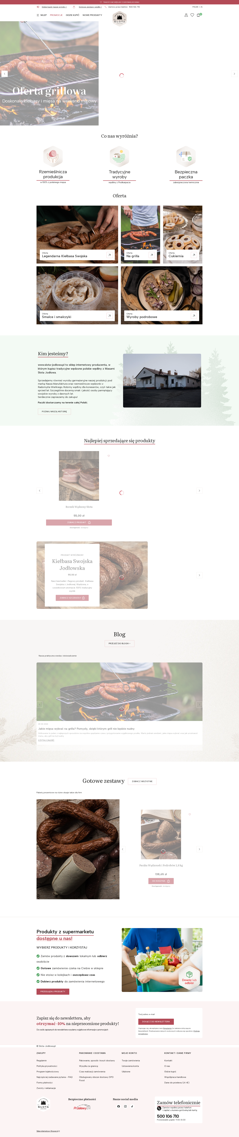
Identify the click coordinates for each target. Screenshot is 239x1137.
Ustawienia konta (130, 1066)
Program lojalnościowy (48, 1071)
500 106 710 (134, 7)
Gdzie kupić (170, 1071)
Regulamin (167, 1028)
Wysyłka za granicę (88, 1066)
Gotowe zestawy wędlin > (90, 7)
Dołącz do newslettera (156, 1021)
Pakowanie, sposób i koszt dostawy (97, 1060)
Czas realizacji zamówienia (92, 1071)
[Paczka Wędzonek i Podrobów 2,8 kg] (161, 834)
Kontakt (168, 1060)
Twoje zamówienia (131, 1060)
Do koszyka (158, 881)
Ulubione (126, 1071)
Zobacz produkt (76, 522)
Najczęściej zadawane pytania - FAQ (55, 1077)
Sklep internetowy (47, 1131)
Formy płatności (45, 1082)
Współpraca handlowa (175, 1077)
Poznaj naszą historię (54, 411)
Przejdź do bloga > (119, 643)
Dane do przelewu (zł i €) (176, 1082)
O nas (167, 1066)
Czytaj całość (46, 740)
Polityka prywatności (47, 1066)
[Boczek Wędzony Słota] (79, 476)
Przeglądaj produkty (53, 991)
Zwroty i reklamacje (46, 1088)
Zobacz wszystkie (142, 781)
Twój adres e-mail (146, 1014)
